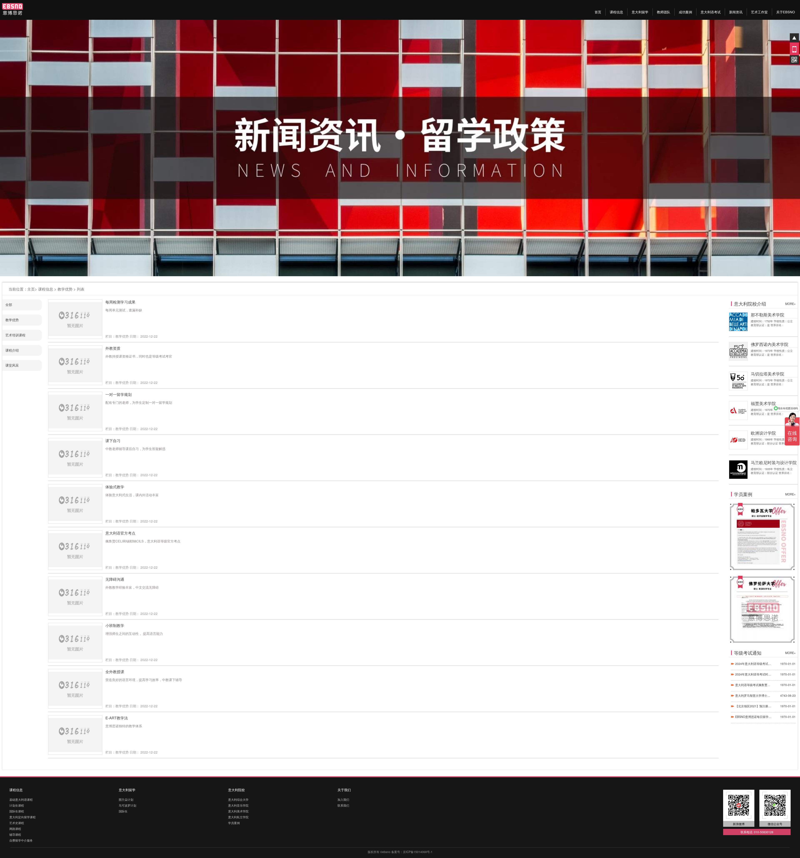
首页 (598, 12)
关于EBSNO (785, 12)
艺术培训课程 (15, 335)
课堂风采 (12, 365)
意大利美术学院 (238, 811)
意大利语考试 (711, 12)
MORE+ (790, 303)
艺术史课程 (16, 823)
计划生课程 (16, 805)
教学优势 (65, 289)
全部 (8, 304)
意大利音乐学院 (238, 805)
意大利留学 (640, 12)
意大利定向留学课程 (22, 817)
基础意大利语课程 (21, 799)
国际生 (123, 811)
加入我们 (343, 799)
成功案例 (685, 12)
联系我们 (343, 805)
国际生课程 (16, 811)
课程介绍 (12, 350)
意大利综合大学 (238, 799)
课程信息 (616, 12)
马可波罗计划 (127, 805)
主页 (31, 289)
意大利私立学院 (238, 817)
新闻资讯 (735, 12)
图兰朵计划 (126, 799)
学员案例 (234, 823)
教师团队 (663, 12)
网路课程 (15, 829)
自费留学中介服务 (21, 840)
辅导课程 (15, 834)
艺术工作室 (759, 12)
